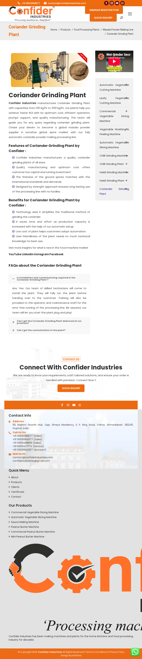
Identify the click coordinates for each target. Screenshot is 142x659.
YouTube (15, 254)
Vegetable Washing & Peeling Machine (114, 131)
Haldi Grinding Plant (112, 180)
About (14, 477)
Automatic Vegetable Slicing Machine (114, 145)
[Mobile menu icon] (129, 13)
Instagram (42, 254)
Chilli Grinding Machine (114, 155)
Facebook (56, 254)
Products (16, 482)
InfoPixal (76, 655)
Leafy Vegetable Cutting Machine (114, 100)
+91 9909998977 (31, 3)
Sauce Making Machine (25, 522)
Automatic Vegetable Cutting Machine (114, 87)
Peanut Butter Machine (25, 527)
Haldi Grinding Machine (114, 172)
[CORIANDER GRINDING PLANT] (49, 70)
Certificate (17, 492)
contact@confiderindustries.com (67, 3)
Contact (16, 496)
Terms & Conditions (97, 652)
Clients (15, 487)
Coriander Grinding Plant (114, 191)
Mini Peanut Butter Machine (27, 536)
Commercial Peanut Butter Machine (33, 531)
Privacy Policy (116, 652)
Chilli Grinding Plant (112, 164)
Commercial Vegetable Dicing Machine (114, 116)
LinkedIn (28, 254)
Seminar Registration (104, 10)
